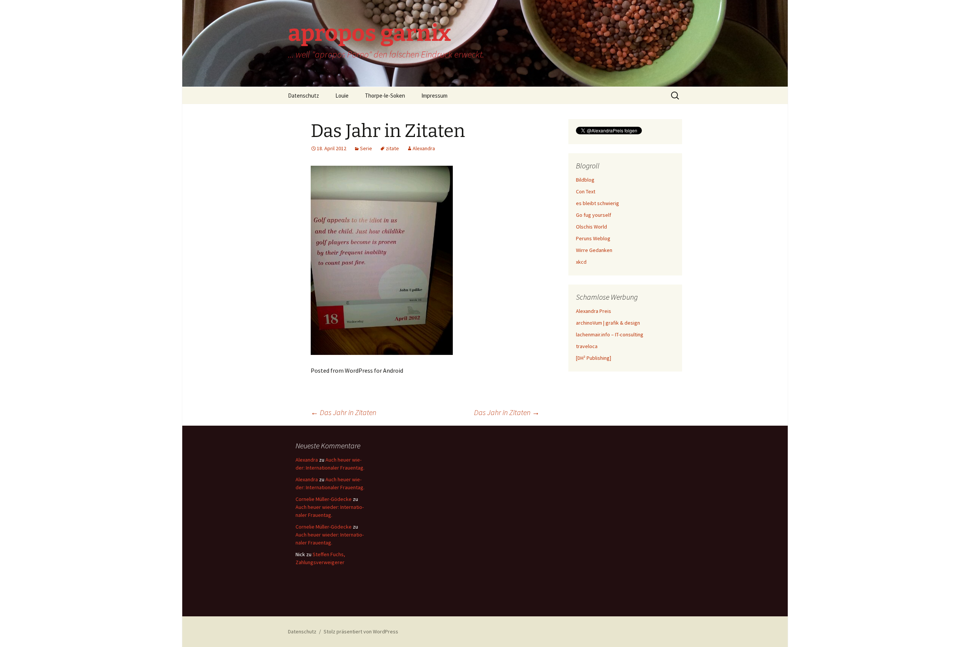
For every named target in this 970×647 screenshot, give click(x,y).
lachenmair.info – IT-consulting (609, 334)
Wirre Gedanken (594, 250)
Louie (342, 95)
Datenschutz (303, 95)
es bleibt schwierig (597, 203)
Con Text (585, 191)
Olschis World (591, 226)
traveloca (587, 346)
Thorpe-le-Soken (385, 95)
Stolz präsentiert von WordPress (361, 631)
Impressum (434, 95)
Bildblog (585, 179)
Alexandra (424, 148)
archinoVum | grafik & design (608, 322)
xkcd (581, 261)
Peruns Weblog (593, 238)
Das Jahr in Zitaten (343, 412)
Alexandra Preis (593, 311)
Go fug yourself (593, 215)
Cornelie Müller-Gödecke (324, 499)
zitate (392, 148)
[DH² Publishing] (593, 358)
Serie (366, 148)
